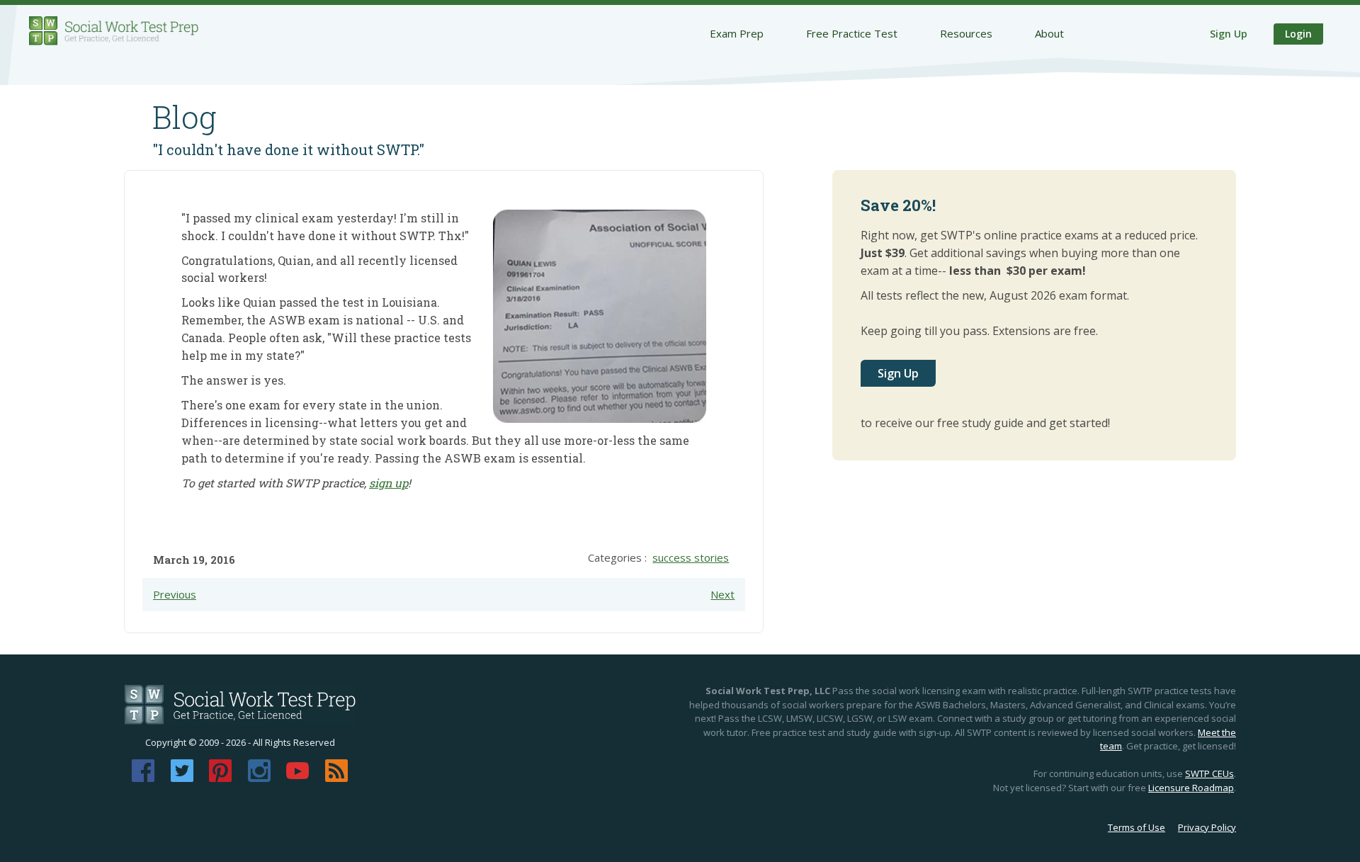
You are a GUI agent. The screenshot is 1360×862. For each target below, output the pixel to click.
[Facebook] (143, 778)
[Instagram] (259, 778)
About (1049, 33)
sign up (388, 482)
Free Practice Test (851, 33)
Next (722, 594)
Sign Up (1228, 33)
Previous (174, 594)
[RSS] (336, 778)
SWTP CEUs (1209, 773)
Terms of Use (1136, 827)
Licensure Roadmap (1191, 787)
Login (1298, 33)
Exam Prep (737, 33)
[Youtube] (297, 778)
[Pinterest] (220, 778)
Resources (966, 33)
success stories (690, 557)
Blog (184, 116)
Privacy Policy (1207, 827)
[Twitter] (182, 778)
